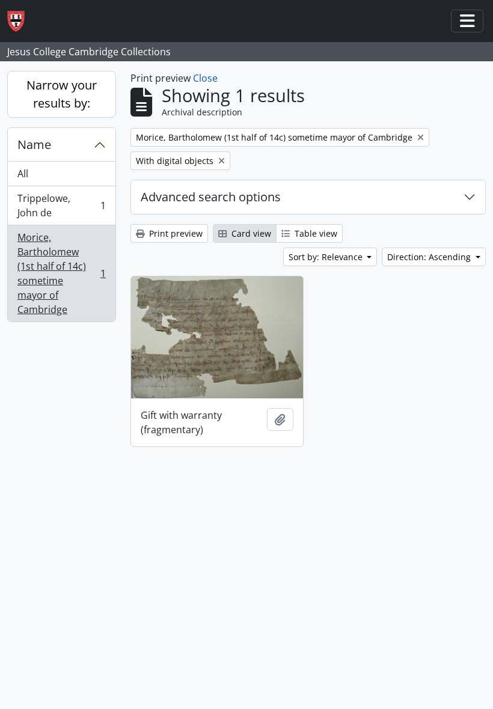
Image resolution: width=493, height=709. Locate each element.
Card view (250, 233)
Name (34, 144)
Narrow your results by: (61, 94)
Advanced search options (211, 197)
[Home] (20, 21)
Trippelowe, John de (61, 205)
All (22, 173)
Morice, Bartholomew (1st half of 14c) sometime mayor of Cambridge (61, 273)
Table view (314, 233)
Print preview (175, 233)
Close (205, 78)
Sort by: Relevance (327, 257)
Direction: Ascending (430, 257)
